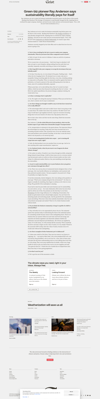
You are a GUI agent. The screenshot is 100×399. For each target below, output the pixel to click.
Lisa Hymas (9, 31)
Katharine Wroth (30, 308)
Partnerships (37, 377)
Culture (35, 308)
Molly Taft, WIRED (12, 338)
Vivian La (36, 335)
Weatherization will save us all (45, 304)
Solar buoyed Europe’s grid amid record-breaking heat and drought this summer (84, 320)
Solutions (11, 374)
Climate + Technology (19, 36)
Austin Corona (79, 323)
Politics (10, 372)
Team (35, 372)
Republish (61, 377)
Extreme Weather (12, 377)
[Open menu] (90, 1)
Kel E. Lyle (78, 335)
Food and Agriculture (13, 378)
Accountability (11, 375)
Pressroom (36, 378)
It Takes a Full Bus (81, 334)
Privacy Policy (16, 395)
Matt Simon (37, 329)
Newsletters (62, 371)
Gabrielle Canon (54, 335)
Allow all (71, 391)
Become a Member (63, 374)
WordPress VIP (18, 394)
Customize (71, 394)
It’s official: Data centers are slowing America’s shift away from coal (41, 320)
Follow (82, 1)
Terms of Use (11, 395)
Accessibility (62, 378)
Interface (30, 37)
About (36, 371)
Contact (36, 374)
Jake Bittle (36, 323)
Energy (10, 371)
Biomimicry (31, 193)
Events (61, 372)
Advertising (62, 375)
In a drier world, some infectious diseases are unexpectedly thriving (84, 328)
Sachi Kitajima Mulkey (80, 330)
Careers (36, 375)
